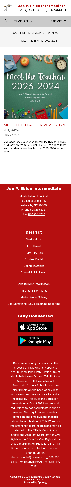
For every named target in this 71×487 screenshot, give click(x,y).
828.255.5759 (36, 214)
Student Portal (34, 259)
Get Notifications (34, 265)
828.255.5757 (38, 209)
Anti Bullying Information (34, 284)
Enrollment (34, 246)
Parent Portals (34, 252)
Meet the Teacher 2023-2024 (39, 40)
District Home (33, 239)
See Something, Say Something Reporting (34, 303)
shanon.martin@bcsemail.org (29, 457)
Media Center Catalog (33, 297)
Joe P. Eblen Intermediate (28, 32)
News (55, 32)
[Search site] (6, 21)
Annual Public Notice (34, 272)
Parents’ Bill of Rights (33, 290)
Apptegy (42, 482)
